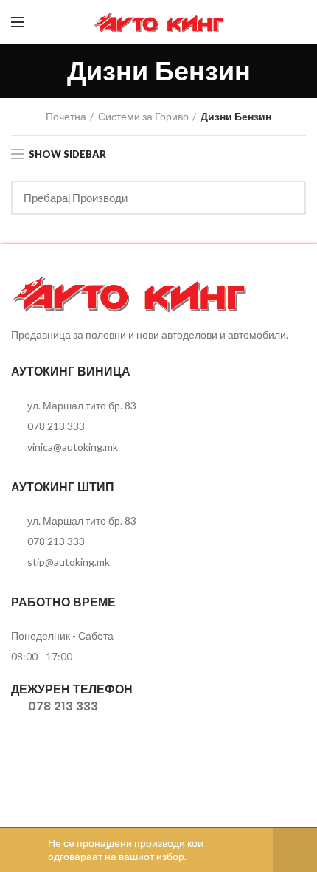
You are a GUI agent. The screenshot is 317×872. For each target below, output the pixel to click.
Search (286, 198)
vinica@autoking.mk (72, 446)
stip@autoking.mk (68, 562)
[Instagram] (297, 22)
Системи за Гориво (143, 116)
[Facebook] (278, 22)
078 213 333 (56, 426)
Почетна (66, 116)
